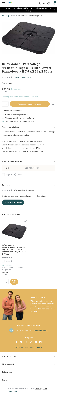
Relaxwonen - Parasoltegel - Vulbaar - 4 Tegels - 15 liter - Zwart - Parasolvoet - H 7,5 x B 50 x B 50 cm (14, 249)
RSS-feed (13, 391)
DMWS (38, 388)
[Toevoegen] (14, 282)
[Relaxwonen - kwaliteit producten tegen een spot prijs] (14, 3)
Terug (6, 16)
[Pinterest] (31, 342)
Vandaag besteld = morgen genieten (20, 121)
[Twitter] (21, 342)
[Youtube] (36, 342)
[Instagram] (26, 342)
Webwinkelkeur (41, 330)
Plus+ (45, 388)
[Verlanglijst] (48, 3)
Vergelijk (8, 175)
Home (12, 16)
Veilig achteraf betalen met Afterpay (20, 118)
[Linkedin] (40, 342)
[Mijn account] (43, 3)
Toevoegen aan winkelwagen (30, 104)
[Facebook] (17, 342)
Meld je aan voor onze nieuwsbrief (29, 347)
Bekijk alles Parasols (23, 77)
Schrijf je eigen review (13, 202)
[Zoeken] (39, 3)
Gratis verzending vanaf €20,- (17, 115)
